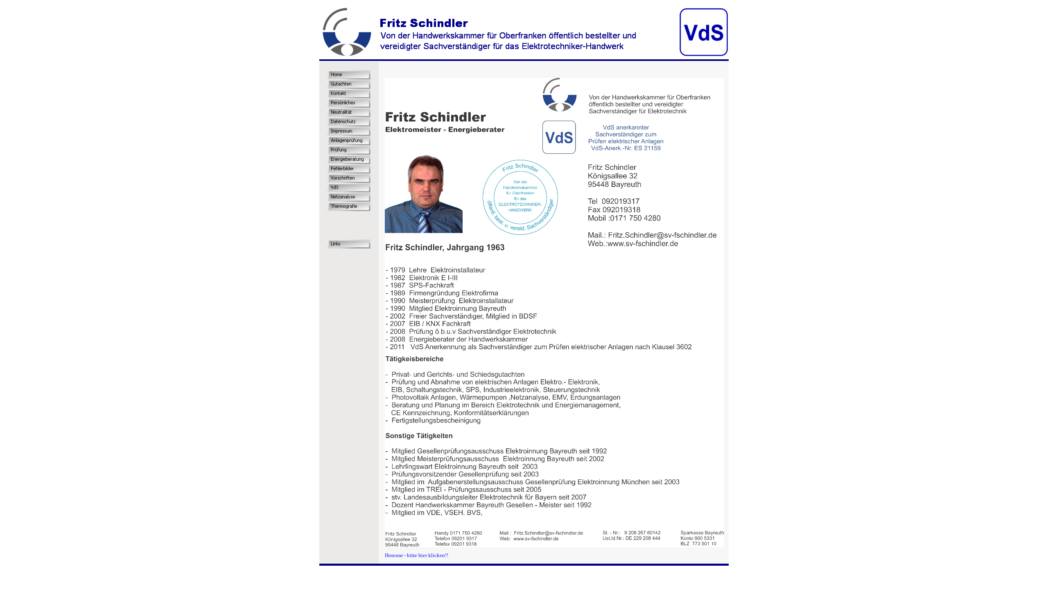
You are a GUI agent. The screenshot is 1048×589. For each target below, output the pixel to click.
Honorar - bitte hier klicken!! (416, 555)
